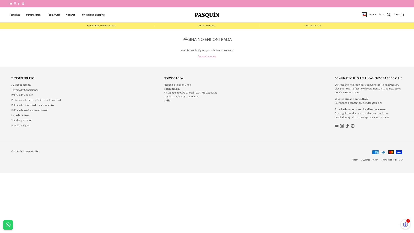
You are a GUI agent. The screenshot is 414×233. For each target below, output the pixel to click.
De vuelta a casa (207, 56)
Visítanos (70, 14)
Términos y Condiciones (24, 90)
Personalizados (33, 14)
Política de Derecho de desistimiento (32, 105)
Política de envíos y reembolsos (29, 110)
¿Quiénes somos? (21, 85)
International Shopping (93, 14)
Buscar (354, 160)
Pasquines (15, 14)
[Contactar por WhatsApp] (8, 225)
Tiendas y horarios (21, 120)
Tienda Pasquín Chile (28, 151)
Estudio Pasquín (20, 125)
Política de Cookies (22, 95)
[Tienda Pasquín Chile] (207, 15)
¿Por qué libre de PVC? (392, 160)
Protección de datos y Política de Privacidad (36, 100)
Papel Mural (54, 14)
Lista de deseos (20, 115)
